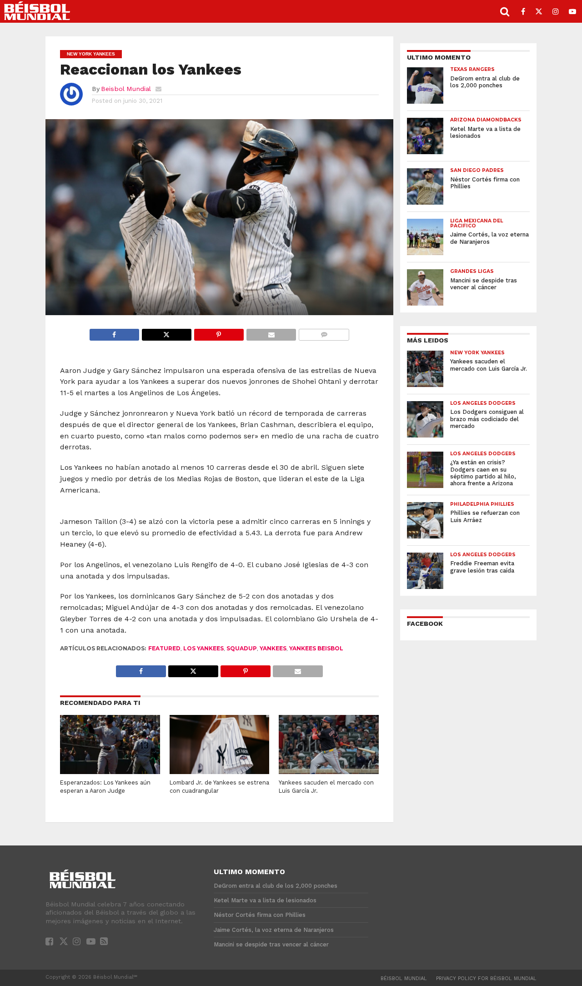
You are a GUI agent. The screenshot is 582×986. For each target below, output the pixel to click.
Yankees (273, 648)
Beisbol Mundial (126, 88)
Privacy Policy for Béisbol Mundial (486, 978)
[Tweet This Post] (166, 332)
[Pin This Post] (219, 332)
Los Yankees (203, 648)
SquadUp (241, 648)
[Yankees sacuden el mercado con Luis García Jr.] (329, 772)
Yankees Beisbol (316, 648)
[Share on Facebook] (114, 332)
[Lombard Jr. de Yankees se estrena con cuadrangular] (220, 772)
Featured (164, 648)
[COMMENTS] (323, 332)
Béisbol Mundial (404, 978)
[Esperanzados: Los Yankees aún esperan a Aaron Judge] (110, 772)
